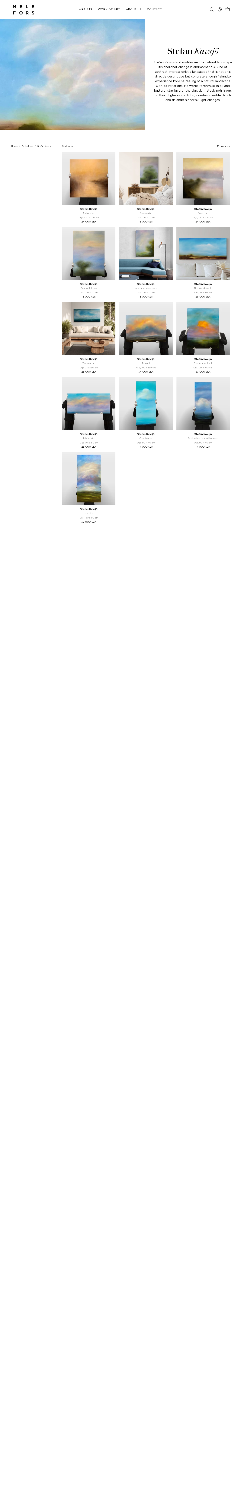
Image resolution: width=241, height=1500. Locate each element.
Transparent (88, 363)
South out (203, 213)
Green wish (146, 213)
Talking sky (89, 438)
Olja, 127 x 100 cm (203, 367)
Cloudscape (146, 438)
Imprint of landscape (146, 288)
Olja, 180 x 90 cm (88, 517)
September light (203, 363)
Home (14, 146)
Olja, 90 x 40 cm (146, 442)
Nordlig (89, 513)
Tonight (146, 363)
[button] (212, 9)
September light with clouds (203, 438)
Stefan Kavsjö (89, 209)
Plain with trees (89, 288)
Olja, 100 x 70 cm (146, 217)
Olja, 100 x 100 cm (89, 217)
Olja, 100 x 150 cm (146, 367)
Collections (27, 146)
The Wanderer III (203, 288)
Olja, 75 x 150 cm (89, 367)
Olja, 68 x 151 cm (203, 292)
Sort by (66, 146)
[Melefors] (23, 9)
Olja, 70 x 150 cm (89, 442)
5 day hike (88, 213)
